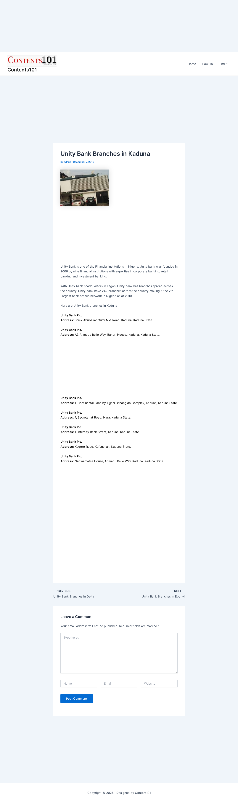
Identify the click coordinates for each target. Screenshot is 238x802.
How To (207, 64)
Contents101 (22, 70)
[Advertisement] (111, 26)
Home (192, 64)
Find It (223, 64)
